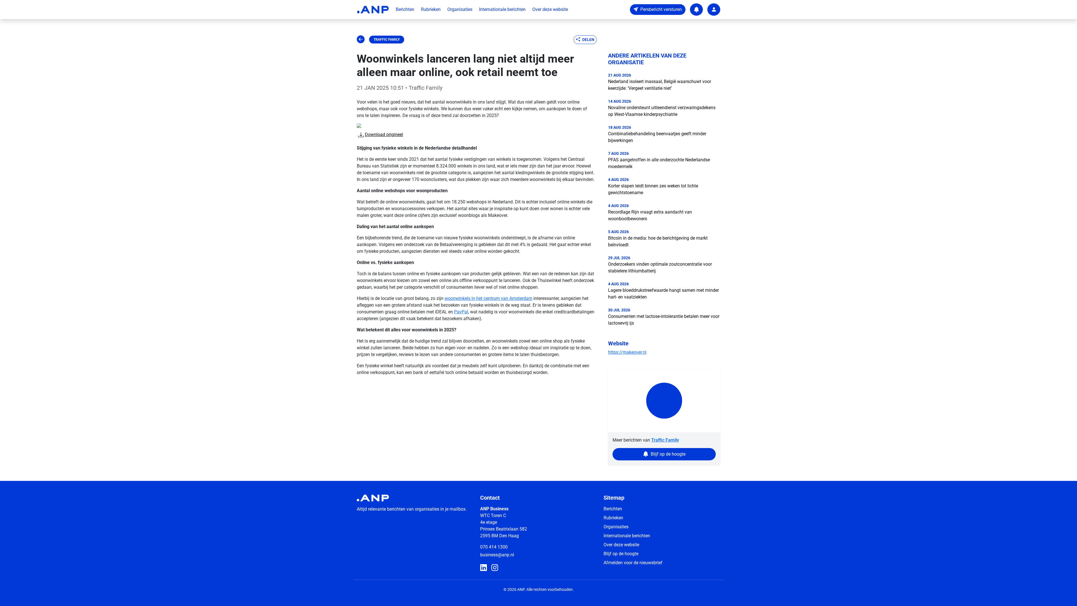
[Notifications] (696, 9)
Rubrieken (431, 9)
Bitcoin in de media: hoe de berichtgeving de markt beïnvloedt (658, 241)
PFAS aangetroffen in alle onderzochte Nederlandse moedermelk (659, 163)
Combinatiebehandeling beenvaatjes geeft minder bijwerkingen (657, 137)
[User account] (713, 9)
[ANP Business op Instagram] (494, 568)
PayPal (461, 312)
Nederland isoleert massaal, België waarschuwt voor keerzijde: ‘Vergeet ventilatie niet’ (659, 85)
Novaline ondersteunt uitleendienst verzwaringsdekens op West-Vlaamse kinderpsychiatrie (661, 111)
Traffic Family (387, 40)
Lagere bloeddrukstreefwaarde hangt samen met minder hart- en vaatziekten (663, 294)
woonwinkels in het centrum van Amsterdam (488, 298)
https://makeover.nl (627, 352)
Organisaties (459, 9)
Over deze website (550, 9)
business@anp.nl (497, 554)
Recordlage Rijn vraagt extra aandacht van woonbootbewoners (650, 215)
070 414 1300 (494, 547)
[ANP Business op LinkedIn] (483, 568)
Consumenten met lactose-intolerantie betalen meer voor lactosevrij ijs (663, 320)
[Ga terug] (361, 39)
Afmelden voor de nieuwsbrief (633, 562)
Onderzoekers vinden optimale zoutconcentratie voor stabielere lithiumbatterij (660, 267)
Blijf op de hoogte (621, 553)
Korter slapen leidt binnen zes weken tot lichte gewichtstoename (653, 189)
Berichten (405, 9)
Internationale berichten (502, 9)
